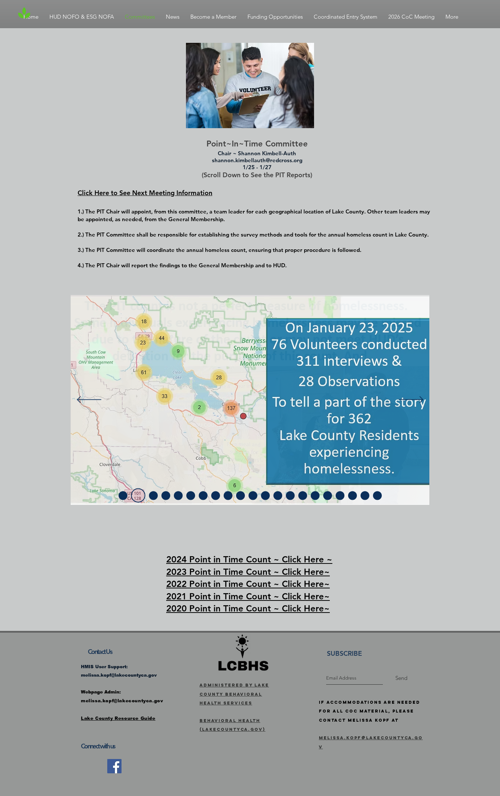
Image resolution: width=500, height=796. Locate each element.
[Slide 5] (178, 495)
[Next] (411, 400)
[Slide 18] (340, 495)
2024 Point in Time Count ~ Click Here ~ (249, 559)
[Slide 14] (290, 495)
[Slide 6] (190, 495)
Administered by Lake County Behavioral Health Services (234, 694)
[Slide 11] (253, 495)
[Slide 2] (123, 495)
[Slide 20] (365, 495)
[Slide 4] (153, 495)
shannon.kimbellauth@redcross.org (257, 160)
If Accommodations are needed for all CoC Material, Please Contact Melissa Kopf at (369, 711)
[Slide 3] (138, 495)
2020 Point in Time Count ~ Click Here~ (248, 608)
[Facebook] (114, 766)
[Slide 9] (228, 495)
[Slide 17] (327, 495)
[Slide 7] (203, 495)
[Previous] (89, 400)
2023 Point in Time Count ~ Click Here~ (248, 571)
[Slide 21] (377, 495)
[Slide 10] (240, 495)
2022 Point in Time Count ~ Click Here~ (248, 584)
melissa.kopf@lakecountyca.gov (119, 675)
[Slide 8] (215, 495)
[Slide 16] (315, 495)
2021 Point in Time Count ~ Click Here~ (248, 596)
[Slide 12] (265, 495)
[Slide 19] (352, 495)
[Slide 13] (277, 495)
